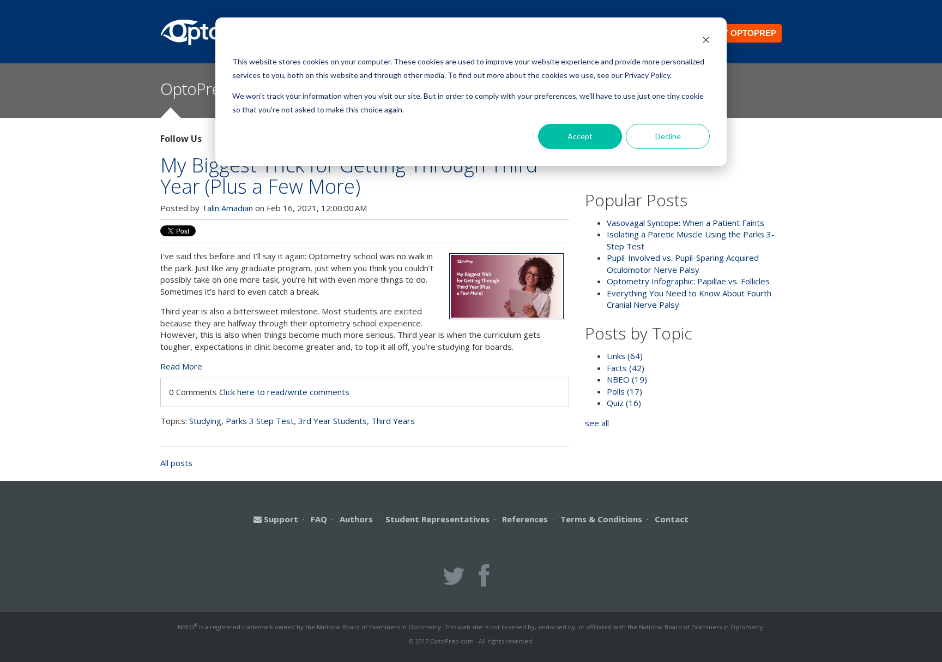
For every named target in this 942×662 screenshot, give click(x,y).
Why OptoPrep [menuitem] (742, 33)
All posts (176, 462)
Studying (205, 420)
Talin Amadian (227, 207)
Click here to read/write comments (284, 391)
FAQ (319, 519)
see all (597, 423)
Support (280, 519)
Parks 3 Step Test (260, 420)
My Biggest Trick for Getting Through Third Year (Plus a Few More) (349, 176)
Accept (580, 136)
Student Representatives (437, 519)
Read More (181, 366)
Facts (625, 367)
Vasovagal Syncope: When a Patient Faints (685, 222)
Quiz (624, 402)
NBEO (627, 379)
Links (625, 355)
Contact (672, 519)
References (525, 519)
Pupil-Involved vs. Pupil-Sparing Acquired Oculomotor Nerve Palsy (683, 263)
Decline (668, 136)
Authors (356, 519)
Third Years (393, 420)
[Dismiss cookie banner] (706, 41)
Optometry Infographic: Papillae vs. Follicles (688, 281)
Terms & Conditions (601, 519)
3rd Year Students (332, 420)
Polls (624, 391)
